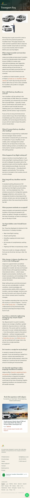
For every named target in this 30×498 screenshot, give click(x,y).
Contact (3, 465)
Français (7, 485)
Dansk (15, 483)
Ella (3, 304)
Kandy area (12, 304)
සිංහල (23, 487)
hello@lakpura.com (24, 457)
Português (14, 487)
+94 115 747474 (22, 459)
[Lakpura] (3, 3)
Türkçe (10, 489)
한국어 (21, 485)
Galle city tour (21, 338)
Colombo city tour (8, 338)
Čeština (11, 483)
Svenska (3, 489)
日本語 (18, 485)
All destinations (5, 457)
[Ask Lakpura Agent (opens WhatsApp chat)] (27, 495)
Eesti (2, 485)
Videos (3, 461)
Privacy (3, 470)
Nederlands (4, 487)
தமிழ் (7, 489)
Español (24, 483)
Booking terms (5, 468)
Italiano (14, 485)
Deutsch (20, 483)
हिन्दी (10, 485)
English (3, 483)
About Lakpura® (5, 463)
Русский (19, 487)
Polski (9, 487)
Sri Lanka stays (5, 459)
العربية (7, 483)
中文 (14, 489)
